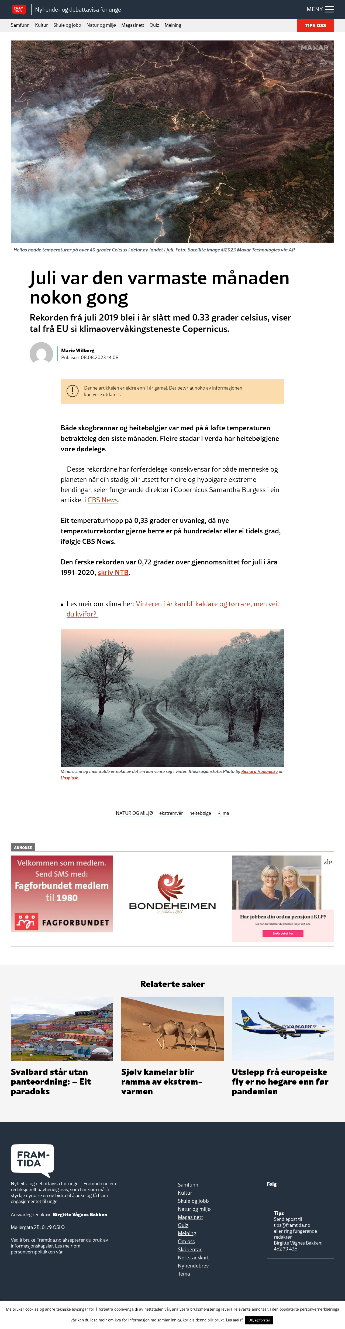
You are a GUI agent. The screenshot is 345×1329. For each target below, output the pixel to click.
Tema (184, 1273)
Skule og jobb (67, 25)
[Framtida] (21, 9)
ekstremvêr (171, 813)
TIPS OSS (315, 25)
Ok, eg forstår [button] (259, 1320)
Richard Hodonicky (259, 771)
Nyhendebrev (193, 1265)
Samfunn (20, 25)
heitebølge (200, 813)
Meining (173, 25)
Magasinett (132, 25)
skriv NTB (113, 572)
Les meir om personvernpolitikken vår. (45, 1248)
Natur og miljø (101, 25)
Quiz (154, 25)
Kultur (41, 25)
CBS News (103, 500)
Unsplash (69, 778)
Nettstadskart (193, 1257)
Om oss (186, 1241)
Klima (223, 813)
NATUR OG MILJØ (134, 813)
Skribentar (190, 1249)
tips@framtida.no (292, 1225)
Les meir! (234, 1320)
